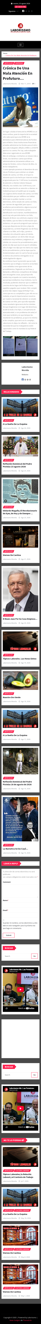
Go (34, 956)
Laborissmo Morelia (10, 84)
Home (5, 53)
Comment (7, 882)
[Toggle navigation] (20, 45)
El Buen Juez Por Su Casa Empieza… (20, 618)
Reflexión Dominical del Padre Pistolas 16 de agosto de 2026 (17, 783)
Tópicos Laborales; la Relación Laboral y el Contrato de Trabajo (18, 1175)
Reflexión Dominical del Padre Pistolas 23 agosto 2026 (17, 465)
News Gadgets (15, 1320)
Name (5, 900)
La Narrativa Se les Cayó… (15, 848)
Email (5, 910)
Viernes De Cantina (12, 555)
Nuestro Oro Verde (11, 697)
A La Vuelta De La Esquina (15, 424)
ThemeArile (27, 1320)
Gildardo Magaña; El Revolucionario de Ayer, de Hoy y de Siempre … (20, 512)
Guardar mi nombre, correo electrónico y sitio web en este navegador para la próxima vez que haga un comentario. (20, 925)
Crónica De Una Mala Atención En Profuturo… (21, 55)
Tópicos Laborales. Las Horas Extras (19, 658)
